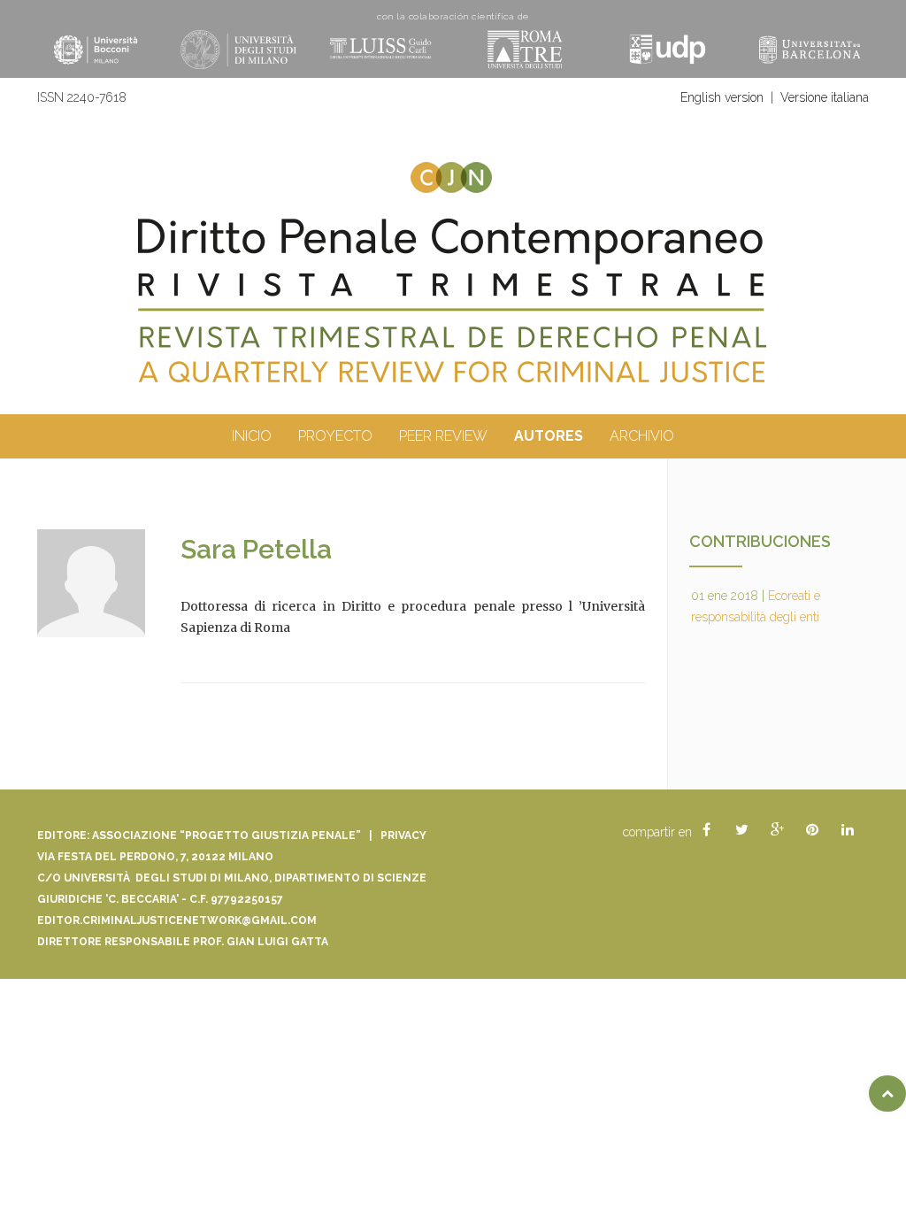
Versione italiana (824, 97)
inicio (252, 435)
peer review (443, 435)
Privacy (403, 835)
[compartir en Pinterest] (812, 830)
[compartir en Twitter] (741, 830)
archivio (642, 435)
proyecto (335, 435)
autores (548, 435)
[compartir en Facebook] (706, 830)
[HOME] (453, 302)
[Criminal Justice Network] (453, 169)
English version (722, 97)
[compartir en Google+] (777, 830)
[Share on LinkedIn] (847, 830)
